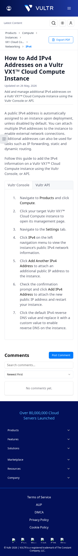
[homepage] (39, 8)
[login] (9, 8)
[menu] (69, 8)
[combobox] (39, 374)
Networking (12, 46)
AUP (39, 505)
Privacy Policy (39, 520)
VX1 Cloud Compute (14, 42)
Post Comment (61, 355)
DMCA (39, 512)
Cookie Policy (39, 527)
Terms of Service (39, 497)
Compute (28, 33)
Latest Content (13, 23)
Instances (11, 37)
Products (10, 33)
